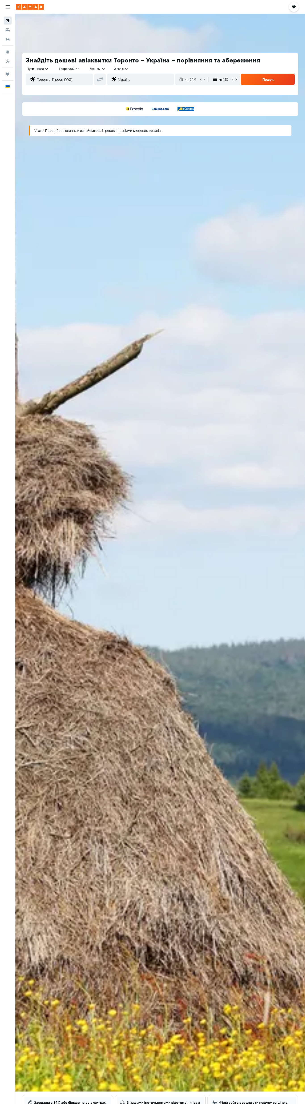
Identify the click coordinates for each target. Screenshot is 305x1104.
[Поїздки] (7, 74)
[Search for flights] (7, 20)
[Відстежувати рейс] (7, 61)
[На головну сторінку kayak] (30, 7)
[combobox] (38, 68)
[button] (8, 7)
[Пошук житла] (7, 29)
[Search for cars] (7, 39)
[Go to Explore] (7, 52)
